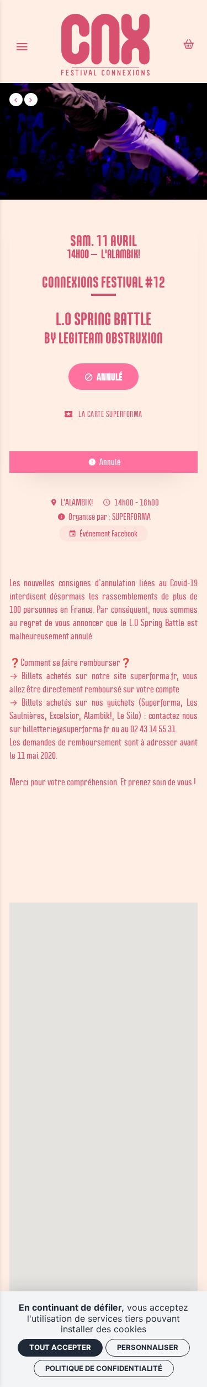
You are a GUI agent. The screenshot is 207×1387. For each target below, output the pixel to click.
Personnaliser (147, 1347)
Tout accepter (60, 1347)
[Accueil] (105, 46)
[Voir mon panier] (188, 45)
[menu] (21, 46)
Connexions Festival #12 (103, 281)
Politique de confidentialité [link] (103, 1368)
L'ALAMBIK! (120, 253)
